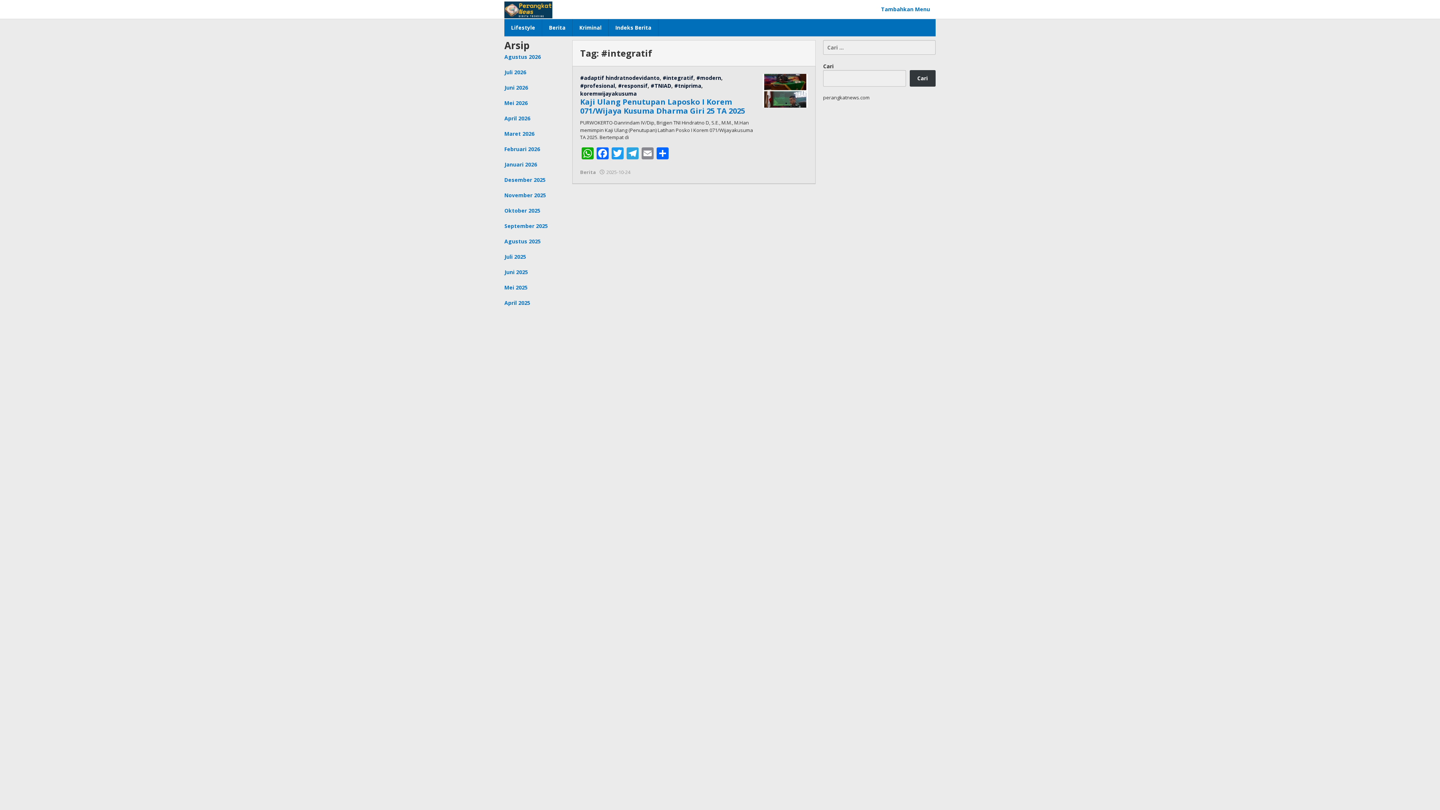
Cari (828, 66)
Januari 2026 (520, 164)
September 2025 (526, 226)
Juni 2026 (516, 87)
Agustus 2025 (522, 241)
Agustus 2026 (522, 56)
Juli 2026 (515, 72)
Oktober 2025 (522, 210)
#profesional (597, 85)
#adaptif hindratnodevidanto (620, 77)
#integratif (678, 77)
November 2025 (525, 195)
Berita (588, 172)
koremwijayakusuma (608, 93)
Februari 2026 (522, 149)
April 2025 (517, 302)
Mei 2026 (516, 102)
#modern (708, 77)
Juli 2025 (515, 256)
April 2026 (517, 118)
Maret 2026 (519, 133)
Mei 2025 (516, 287)
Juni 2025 (516, 272)
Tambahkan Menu (905, 9)
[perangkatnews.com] (528, 9)
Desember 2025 (525, 179)
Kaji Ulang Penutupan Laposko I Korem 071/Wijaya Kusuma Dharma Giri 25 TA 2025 (662, 106)
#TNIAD (661, 85)
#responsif (633, 85)
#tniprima (687, 85)
